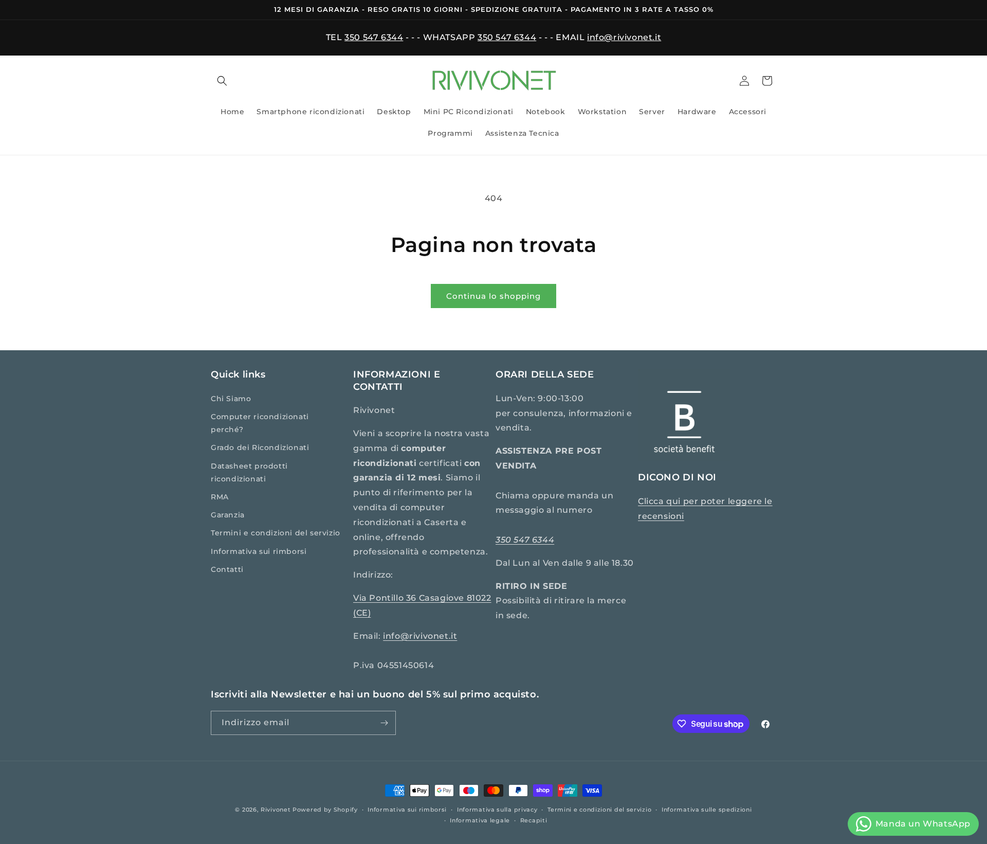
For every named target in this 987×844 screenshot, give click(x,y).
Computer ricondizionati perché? (260, 423)
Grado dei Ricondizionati (260, 447)
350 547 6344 (373, 37)
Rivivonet (275, 809)
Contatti (227, 569)
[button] (222, 80)
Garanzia (228, 514)
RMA (220, 496)
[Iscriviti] (384, 723)
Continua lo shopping (493, 296)
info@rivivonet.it (624, 37)
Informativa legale (480, 820)
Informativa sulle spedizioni (707, 809)
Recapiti (533, 820)
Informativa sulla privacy (497, 809)
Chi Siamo (231, 398)
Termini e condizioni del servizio (275, 532)
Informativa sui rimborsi (258, 551)
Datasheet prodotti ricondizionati (249, 472)
